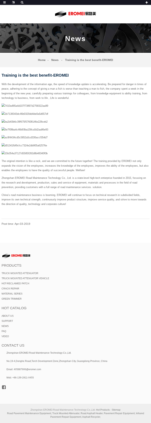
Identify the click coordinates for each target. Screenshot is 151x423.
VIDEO (5, 336)
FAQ (4, 331)
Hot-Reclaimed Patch (15, 283)
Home (42, 59)
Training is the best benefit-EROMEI (89, 59)
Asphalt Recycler (91, 417)
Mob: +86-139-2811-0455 (20, 377)
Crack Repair (10, 288)
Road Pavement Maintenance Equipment (29, 413)
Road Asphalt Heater (92, 413)
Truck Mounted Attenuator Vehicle (25, 278)
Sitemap (116, 409)
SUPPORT (7, 321)
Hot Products (103, 409)
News (55, 59)
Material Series (12, 293)
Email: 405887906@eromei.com (23, 369)
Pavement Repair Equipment (119, 413)
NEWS (5, 326)
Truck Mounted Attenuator (20, 273)
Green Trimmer (12, 298)
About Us (8, 316)
